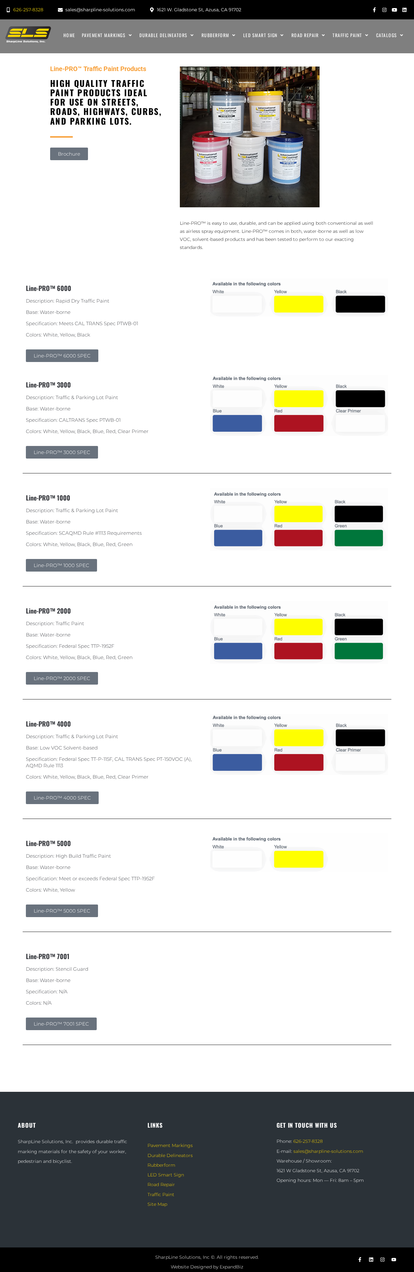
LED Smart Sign (165, 1175)
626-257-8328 (308, 1141)
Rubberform (161, 1165)
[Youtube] (394, 10)
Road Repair (161, 1184)
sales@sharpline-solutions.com (328, 1151)
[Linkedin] (404, 10)
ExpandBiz (231, 1267)
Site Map (157, 1204)
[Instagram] (384, 10)
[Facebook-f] (374, 10)
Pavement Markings (170, 1145)
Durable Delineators (170, 1155)
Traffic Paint (160, 1194)
